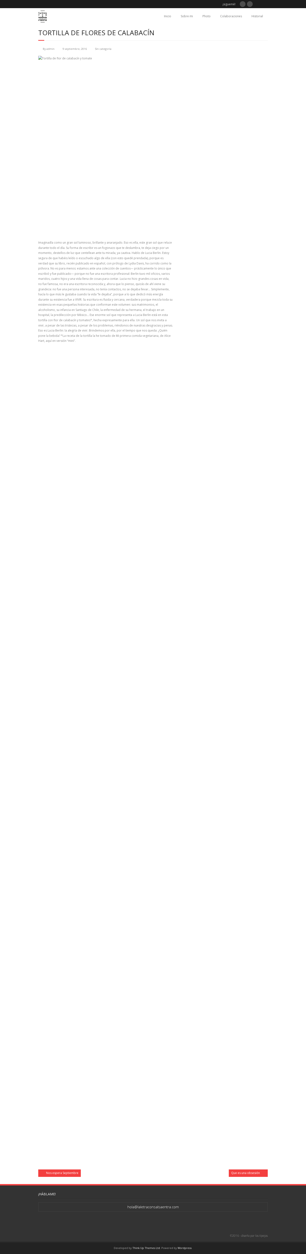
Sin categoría (103, 49)
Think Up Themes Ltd (146, 1248)
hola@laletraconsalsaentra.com (153, 1206)
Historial (257, 16)
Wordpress (184, 1248)
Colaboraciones (231, 16)
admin (50, 49)
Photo (206, 16)
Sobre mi (187, 16)
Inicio (167, 16)
